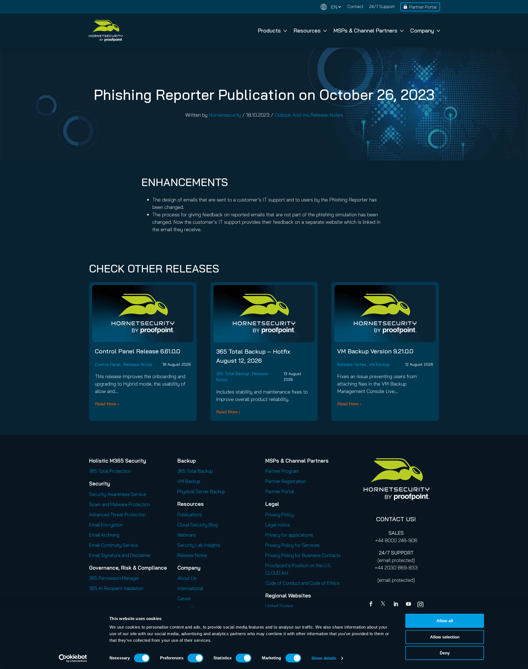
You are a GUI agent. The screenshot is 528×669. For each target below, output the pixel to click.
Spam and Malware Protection (119, 504)
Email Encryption (106, 525)
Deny (445, 653)
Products (269, 30)
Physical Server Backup (201, 491)
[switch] (195, 658)
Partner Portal (423, 7)
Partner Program (282, 471)
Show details (323, 658)
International (190, 588)
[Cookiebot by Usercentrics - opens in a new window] (73, 658)
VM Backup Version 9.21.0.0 (375, 351)
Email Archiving (104, 535)
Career (184, 598)
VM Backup (379, 364)
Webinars (186, 535)
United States (279, 606)
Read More (105, 403)
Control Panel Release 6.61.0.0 (137, 351)
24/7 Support (382, 6)
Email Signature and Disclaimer (120, 555)
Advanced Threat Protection (117, 514)
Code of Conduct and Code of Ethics (302, 583)
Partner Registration (285, 481)
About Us (186, 578)
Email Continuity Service (113, 545)
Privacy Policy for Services (292, 545)
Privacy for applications (289, 535)
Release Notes (192, 555)
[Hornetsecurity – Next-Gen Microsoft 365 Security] (105, 30)
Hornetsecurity (225, 115)
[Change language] (331, 7)
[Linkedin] (396, 604)
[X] (384, 604)
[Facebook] (372, 604)
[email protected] (396, 560)
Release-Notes (326, 115)
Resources (307, 30)
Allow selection (445, 637)
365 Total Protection (110, 471)
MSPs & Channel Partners (365, 30)
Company (422, 30)
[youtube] (408, 604)
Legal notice (277, 525)
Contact (355, 6)
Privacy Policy (279, 514)
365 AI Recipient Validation (116, 588)
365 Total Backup (232, 373)
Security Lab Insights (198, 545)
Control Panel (107, 364)
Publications (189, 514)
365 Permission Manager (114, 578)
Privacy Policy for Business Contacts (303, 555)
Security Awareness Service (117, 494)
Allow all (444, 620)
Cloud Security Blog (197, 525)
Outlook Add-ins (292, 115)
